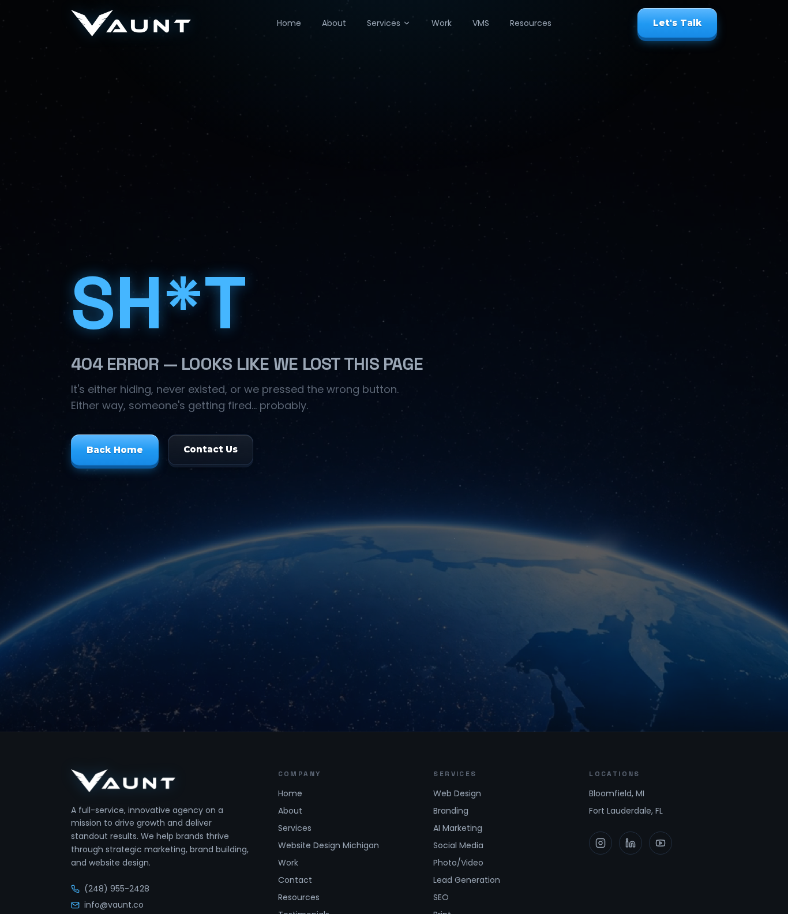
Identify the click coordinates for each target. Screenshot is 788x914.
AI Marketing (457, 828)
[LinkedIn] (630, 843)
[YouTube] (660, 843)
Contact (295, 880)
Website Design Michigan (328, 845)
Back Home (115, 449)
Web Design (457, 793)
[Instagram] (600, 843)
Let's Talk (677, 22)
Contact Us (210, 449)
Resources (530, 23)
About (334, 23)
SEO (441, 897)
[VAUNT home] (131, 23)
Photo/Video (458, 862)
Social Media (458, 845)
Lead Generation (466, 880)
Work (441, 23)
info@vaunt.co (114, 905)
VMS (480, 23)
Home (289, 23)
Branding (450, 810)
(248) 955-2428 (116, 888)
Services (383, 23)
